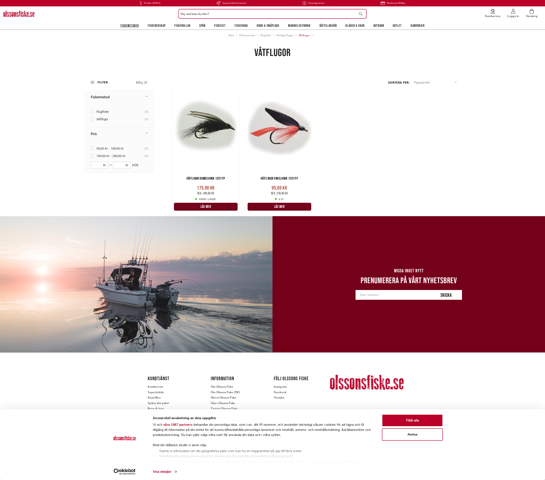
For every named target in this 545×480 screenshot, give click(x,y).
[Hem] (18, 14)
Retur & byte (156, 408)
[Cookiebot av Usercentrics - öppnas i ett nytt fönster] (124, 472)
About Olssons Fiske (223, 397)
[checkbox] (119, 111)
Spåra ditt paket (158, 403)
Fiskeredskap (157, 25)
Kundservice (156, 387)
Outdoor (378, 25)
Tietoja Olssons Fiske (224, 408)
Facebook (280, 392)
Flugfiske (266, 35)
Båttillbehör (328, 25)
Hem (231, 35)
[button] (436, 82)
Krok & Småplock (268, 25)
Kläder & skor (355, 25)
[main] (316, 153)
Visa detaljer (162, 471)
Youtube (279, 397)
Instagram (280, 387)
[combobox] (271, 13)
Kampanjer (418, 25)
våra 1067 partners (178, 424)
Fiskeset (220, 25)
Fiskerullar (182, 25)
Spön (202, 25)
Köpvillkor (154, 397)
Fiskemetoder (129, 25)
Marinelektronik (299, 25)
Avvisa (412, 434)
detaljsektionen (297, 462)
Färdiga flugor (285, 35)
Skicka (446, 295)
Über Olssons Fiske (223, 403)
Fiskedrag (241, 25)
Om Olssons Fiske (222, 387)
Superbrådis (156, 392)
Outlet (397, 25)
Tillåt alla (412, 420)
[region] (128, 145)
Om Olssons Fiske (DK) (225, 392)
